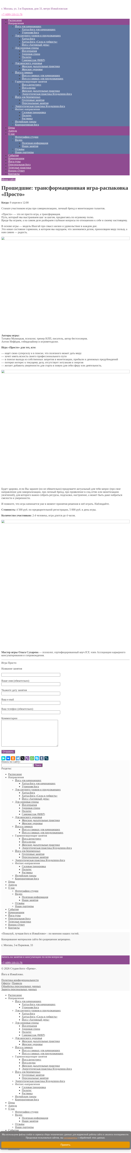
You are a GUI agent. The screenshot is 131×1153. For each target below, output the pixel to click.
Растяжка (27, 118)
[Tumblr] (42, 758)
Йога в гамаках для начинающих (41, 75)
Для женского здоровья (28, 63)
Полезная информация (35, 143)
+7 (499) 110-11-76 (11, 14)
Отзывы (19, 149)
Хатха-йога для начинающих (38, 29)
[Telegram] (18, 758)
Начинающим (16, 158)
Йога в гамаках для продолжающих (42, 78)
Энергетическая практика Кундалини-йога (47, 93)
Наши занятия (30, 146)
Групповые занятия (33, 100)
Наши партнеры (24, 152)
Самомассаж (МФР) (33, 60)
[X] (22, 758)
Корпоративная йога (27, 124)
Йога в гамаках (24, 72)
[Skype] (37, 758)
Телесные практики (19, 167)
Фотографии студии (26, 136)
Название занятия (11, 668)
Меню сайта (8, 179)
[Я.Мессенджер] (3, 758)
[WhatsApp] (32, 758)
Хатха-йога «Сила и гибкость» (39, 41)
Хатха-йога (28, 38)
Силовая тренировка (34, 112)
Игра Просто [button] (8, 662)
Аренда (12, 130)
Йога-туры (14, 161)
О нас (11, 133)
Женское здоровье (32, 69)
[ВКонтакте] (8, 758)
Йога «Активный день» (35, 44)
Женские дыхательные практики (41, 66)
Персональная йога (19, 164)
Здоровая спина (31, 54)
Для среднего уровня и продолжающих (38, 35)
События (13, 155)
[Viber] (27, 758)
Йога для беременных (27, 97)
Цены (11, 127)
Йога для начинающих (28, 26)
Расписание (15, 20)
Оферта (5, 983)
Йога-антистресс (31, 84)
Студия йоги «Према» (14, 2)
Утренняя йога (30, 32)
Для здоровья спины (27, 47)
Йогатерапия (29, 50)
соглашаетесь (70, 1137)
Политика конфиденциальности (20, 980)
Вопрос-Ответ (16, 170)
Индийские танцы (25, 121)
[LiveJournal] (46, 758)
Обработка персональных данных (21, 986)
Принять (65, 1144)
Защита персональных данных (19, 989)
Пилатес (27, 57)
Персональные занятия (35, 103)
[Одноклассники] (13, 758)
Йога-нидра (28, 87)
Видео (18, 140)
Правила (17, 983)
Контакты (14, 173)
